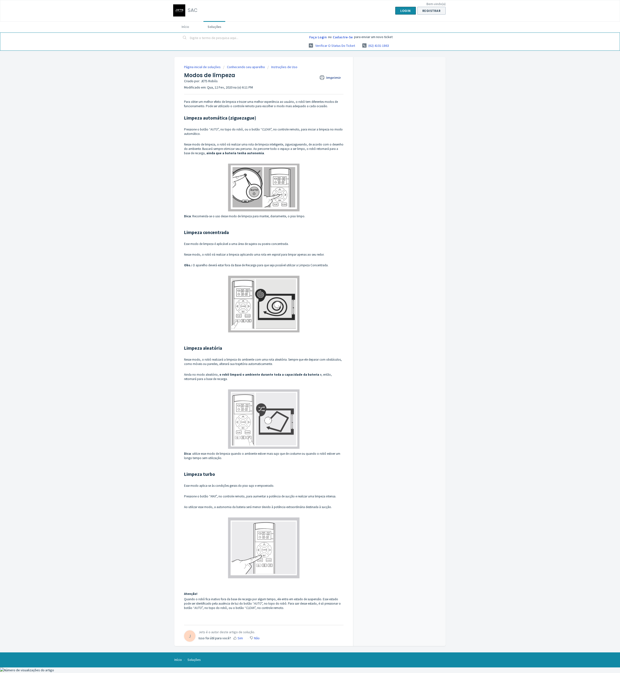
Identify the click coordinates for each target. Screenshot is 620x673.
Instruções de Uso (284, 67)
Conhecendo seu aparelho (246, 67)
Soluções (214, 26)
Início (185, 26)
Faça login (318, 37)
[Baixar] (301, 281)
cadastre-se (343, 37)
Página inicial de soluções (202, 67)
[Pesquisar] (184, 38)
